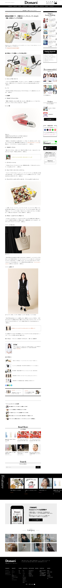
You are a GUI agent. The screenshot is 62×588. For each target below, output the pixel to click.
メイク (13, 570)
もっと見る (50, 46)
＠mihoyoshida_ (18, 348)
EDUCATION (31, 6)
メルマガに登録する (36, 519)
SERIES (46, 6)
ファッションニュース (8, 574)
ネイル (13, 578)
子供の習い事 (30, 574)
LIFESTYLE (25, 6)
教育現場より (30, 573)
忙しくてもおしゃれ (47, 57)
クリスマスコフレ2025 (15, 577)
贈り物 (23, 582)
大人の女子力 (46, 56)
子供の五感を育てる (31, 570)
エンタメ (24, 573)
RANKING (52, 6)
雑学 (19, 570)
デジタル (20, 573)
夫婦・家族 (24, 578)
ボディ (13, 574)
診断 (50, 56)
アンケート (49, 147)
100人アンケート (25, 581)
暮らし (23, 570)
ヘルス (23, 574)
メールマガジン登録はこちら (50, 132)
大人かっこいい (46, 61)
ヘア (12, 573)
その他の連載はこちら (50, 119)
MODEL (36, 6)
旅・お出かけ (24, 577)
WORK (19, 6)
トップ (6, 10)
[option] (15, 486)
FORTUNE (42, 6)
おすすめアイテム (7, 573)
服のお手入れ (53, 56)
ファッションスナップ (19, 10)
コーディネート (7, 570)
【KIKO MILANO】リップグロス (33, 142)
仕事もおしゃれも (53, 57)
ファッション (9, 10)
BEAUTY (15, 6)
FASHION (10, 6)
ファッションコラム (13, 10)
